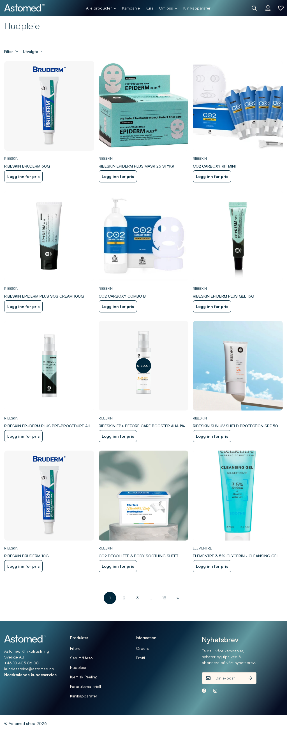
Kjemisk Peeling (84, 676)
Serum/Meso (81, 657)
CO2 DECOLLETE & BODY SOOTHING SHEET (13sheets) (138, 556)
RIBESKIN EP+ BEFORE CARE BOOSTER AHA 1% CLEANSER (142, 426)
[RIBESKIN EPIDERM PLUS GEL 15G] (238, 236)
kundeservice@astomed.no (29, 668)
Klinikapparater (83, 696)
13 (164, 597)
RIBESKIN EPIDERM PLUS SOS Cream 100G (44, 296)
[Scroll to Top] (276, 711)
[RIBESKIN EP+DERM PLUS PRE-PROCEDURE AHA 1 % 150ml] (49, 366)
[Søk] (254, 8)
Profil (140, 657)
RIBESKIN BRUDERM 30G (27, 166)
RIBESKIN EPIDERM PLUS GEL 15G (223, 296)
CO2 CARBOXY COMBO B (122, 296)
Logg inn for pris (23, 176)
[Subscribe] (250, 678)
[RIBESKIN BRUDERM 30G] (49, 106)
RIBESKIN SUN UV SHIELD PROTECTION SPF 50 (235, 425)
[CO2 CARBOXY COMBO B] (144, 236)
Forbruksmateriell (85, 686)
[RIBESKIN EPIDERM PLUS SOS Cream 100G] (49, 236)
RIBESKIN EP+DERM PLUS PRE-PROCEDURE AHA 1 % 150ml (48, 426)
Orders (142, 648)
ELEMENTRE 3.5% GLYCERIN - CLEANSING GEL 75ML (236, 556)
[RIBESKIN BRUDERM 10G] (49, 496)
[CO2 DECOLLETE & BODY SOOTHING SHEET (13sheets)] (144, 496)
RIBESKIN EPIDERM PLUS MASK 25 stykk (136, 166)
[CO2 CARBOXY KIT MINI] (238, 106)
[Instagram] (215, 690)
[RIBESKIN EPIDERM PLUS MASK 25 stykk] (144, 106)
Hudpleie (78, 667)
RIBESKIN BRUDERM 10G (26, 555)
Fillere (75, 648)
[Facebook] (204, 690)
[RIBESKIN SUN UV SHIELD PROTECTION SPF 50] (238, 366)
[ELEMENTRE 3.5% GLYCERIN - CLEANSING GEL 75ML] (238, 496)
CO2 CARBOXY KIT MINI (214, 166)
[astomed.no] (24, 8)
